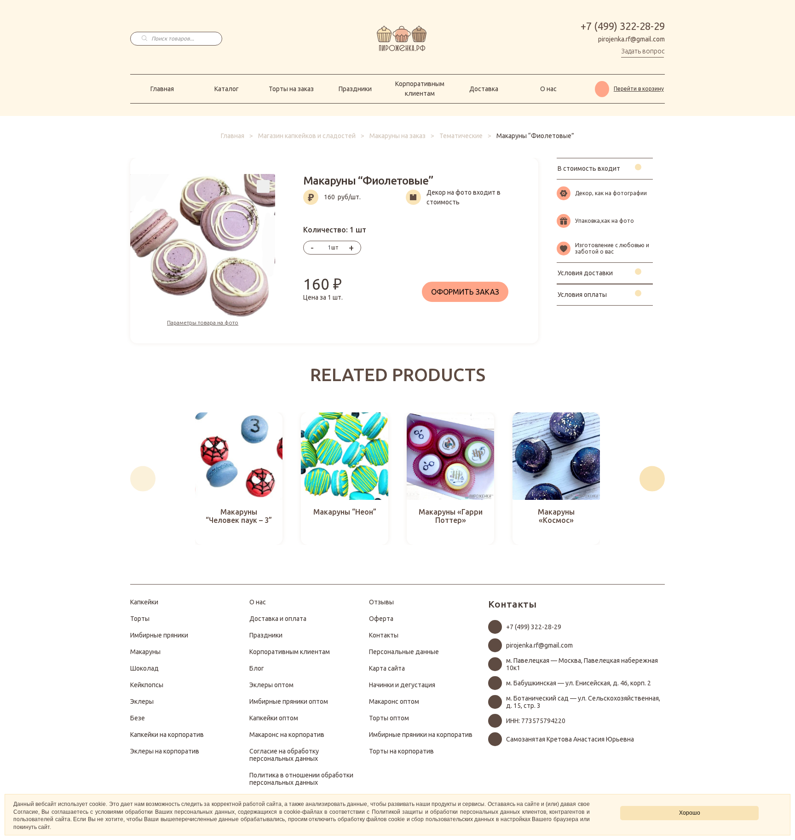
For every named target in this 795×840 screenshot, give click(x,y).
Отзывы (381, 602)
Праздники (355, 89)
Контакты (383, 635)
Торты (140, 618)
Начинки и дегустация (402, 685)
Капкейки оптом (273, 718)
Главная (162, 89)
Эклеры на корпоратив (164, 751)
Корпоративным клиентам (419, 88)
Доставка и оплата (277, 618)
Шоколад (144, 668)
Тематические (461, 135)
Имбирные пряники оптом (288, 701)
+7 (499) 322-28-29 (623, 26)
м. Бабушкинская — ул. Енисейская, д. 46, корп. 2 (578, 683)
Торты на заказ (291, 89)
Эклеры (142, 701)
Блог (256, 668)
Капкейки (144, 602)
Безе (137, 718)
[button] (143, 478)
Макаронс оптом (394, 701)
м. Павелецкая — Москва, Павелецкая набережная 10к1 (582, 664)
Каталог (226, 89)
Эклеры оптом (271, 685)
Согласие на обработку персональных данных (284, 754)
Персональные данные (404, 651)
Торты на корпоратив (401, 751)
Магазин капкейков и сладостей (307, 135)
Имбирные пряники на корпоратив (420, 734)
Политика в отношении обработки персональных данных (301, 778)
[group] (238, 478)
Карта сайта (387, 668)
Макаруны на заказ (397, 135)
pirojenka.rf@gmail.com (631, 39)
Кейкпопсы (146, 685)
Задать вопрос (643, 51)
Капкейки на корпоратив (167, 734)
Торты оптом (389, 718)
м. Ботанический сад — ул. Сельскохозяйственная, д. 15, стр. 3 (583, 702)
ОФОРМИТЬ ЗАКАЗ (465, 292)
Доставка (483, 89)
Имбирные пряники (159, 635)
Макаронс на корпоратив (286, 734)
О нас (548, 89)
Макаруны (145, 651)
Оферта (381, 618)
